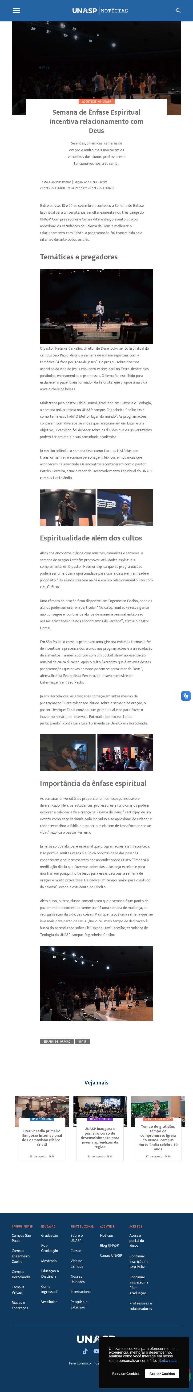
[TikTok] (86, 1351)
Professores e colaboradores (140, 1306)
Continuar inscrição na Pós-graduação (138, 1285)
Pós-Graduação (49, 1248)
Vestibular (49, 1302)
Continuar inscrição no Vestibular (139, 1261)
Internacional (81, 1292)
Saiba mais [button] (167, 1361)
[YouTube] (97, 1351)
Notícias (106, 1235)
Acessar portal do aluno (136, 1241)
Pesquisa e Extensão (79, 1305)
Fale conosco (80, 1363)
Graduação (49, 1235)
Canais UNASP (111, 1255)
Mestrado (49, 1261)
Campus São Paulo (21, 1238)
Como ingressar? (49, 1289)
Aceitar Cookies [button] (162, 1374)
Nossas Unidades (78, 1279)
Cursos (76, 1251)
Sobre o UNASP (77, 1238)
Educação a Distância (50, 1274)
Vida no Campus (77, 1264)
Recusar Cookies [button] (126, 1374)
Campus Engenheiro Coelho (21, 1256)
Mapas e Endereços (20, 1305)
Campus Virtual (18, 1290)
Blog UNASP (109, 1245)
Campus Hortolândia (21, 1274)
